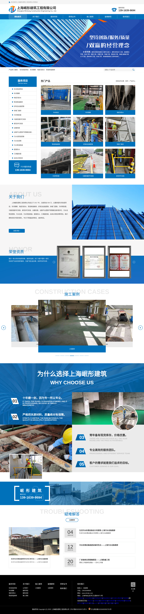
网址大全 (90, 600)
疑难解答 (108, 17)
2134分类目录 (88, 598)
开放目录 (126, 598)
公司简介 (25, 588)
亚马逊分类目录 (117, 598)
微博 (100, 603)
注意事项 (72, 520)
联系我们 (126, 17)
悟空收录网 (111, 600)
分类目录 (97, 600)
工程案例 (38, 588)
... (9, 598)
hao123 (95, 603)
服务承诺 (25, 593)
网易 (107, 603)
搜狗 (117, 603)
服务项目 (54, 17)
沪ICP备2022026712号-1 (78, 609)
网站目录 (128, 600)
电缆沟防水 (41, 70)
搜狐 (103, 603)
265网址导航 (120, 600)
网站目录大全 (107, 598)
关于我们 (35, 17)
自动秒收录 (104, 600)
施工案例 (90, 17)
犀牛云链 (80, 603)
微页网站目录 (97, 598)
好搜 (110, 603)
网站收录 (80, 598)
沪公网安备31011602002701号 (101, 609)
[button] (69, 65)
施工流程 (25, 595)
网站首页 (17, 17)
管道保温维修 (50, 70)
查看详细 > (16, 231)
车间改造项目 (24, 70)
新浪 (113, 603)
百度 (91, 603)
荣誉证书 (72, 17)
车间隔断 (33, 70)
